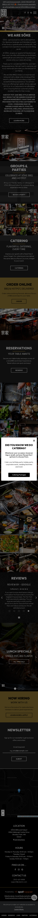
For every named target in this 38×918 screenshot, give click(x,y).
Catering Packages (19, 475)
